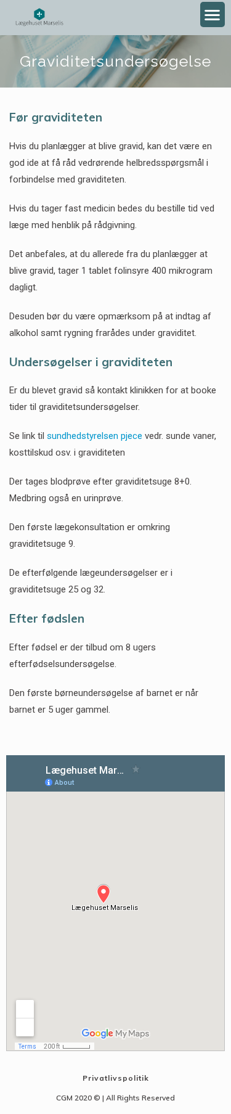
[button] (212, 14)
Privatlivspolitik (116, 1078)
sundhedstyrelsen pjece (94, 435)
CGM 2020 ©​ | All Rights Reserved (115, 1097)
